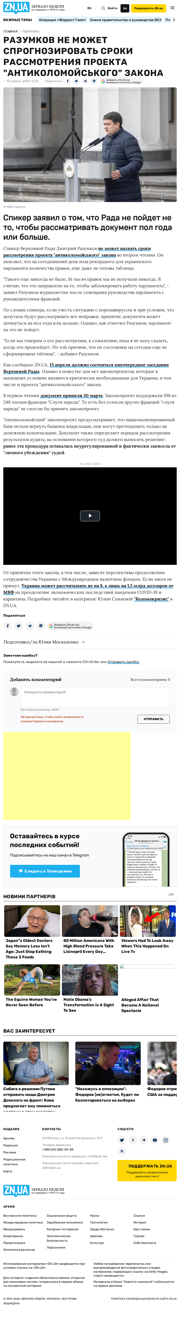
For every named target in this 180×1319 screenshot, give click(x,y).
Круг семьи (141, 1229)
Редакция (10, 1145)
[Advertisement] (67, 776)
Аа (125, 8)
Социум (139, 1216)
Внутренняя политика (19, 1216)
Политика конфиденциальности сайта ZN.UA (144, 1298)
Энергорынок (13, 1236)
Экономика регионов (19, 1250)
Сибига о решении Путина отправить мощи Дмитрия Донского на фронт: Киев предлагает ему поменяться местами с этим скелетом (31, 1100)
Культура (97, 1243)
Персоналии (56, 1247)
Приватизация (14, 1243)
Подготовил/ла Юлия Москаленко (41, 642)
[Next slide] (173, 19)
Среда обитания (102, 1229)
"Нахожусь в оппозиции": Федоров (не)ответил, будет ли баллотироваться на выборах (107, 1094)
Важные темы (17, 20)
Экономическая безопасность (59, 1238)
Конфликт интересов (62, 1229)
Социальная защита (62, 1216)
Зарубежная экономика (65, 1222)
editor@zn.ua (51, 1168)
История (139, 1222)
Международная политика (23, 1222)
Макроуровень (14, 1229)
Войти (112, 8)
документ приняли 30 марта (71, 395)
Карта (7, 1171)
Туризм (138, 1236)
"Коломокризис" (151, 599)
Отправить (154, 719)
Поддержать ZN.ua (148, 8)
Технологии (99, 1222)
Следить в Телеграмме (48, 871)
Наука (94, 1216)
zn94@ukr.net (97, 1156)
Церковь (96, 1236)
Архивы (9, 1138)
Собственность (144, 1243)
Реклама (9, 1152)
